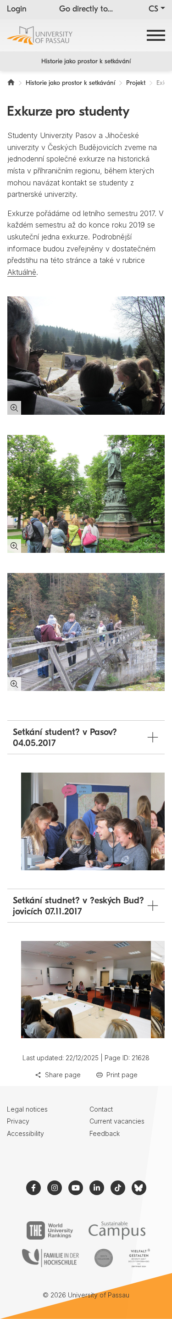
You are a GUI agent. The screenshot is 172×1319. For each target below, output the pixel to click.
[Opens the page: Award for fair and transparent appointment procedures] (103, 1258)
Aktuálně (21, 272)
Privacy (18, 1121)
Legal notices (27, 1109)
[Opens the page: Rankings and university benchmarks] (50, 1230)
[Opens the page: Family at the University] (50, 1258)
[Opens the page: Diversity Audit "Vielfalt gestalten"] (139, 1258)
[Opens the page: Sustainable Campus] (117, 1230)
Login (17, 10)
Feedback (104, 1133)
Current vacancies (116, 1121)
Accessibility (25, 1133)
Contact (101, 1109)
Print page (122, 1075)
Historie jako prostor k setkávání (86, 61)
